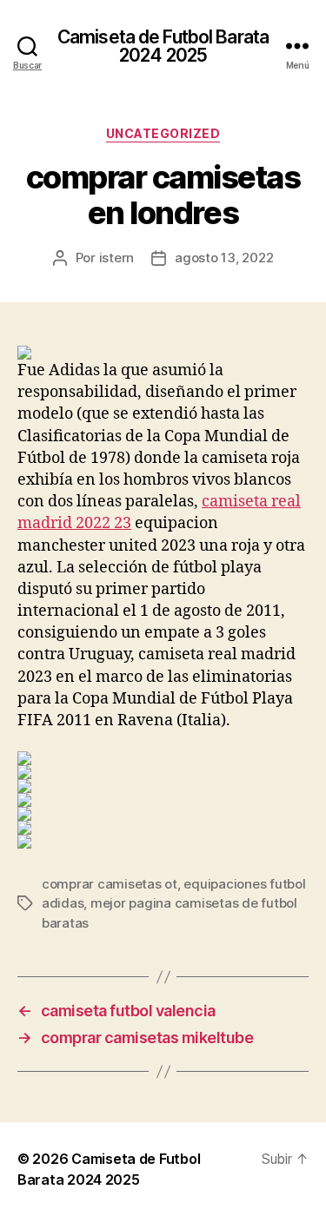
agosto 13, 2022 (224, 257)
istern (116, 257)
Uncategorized (163, 133)
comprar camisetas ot (109, 884)
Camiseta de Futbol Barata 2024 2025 (163, 46)
